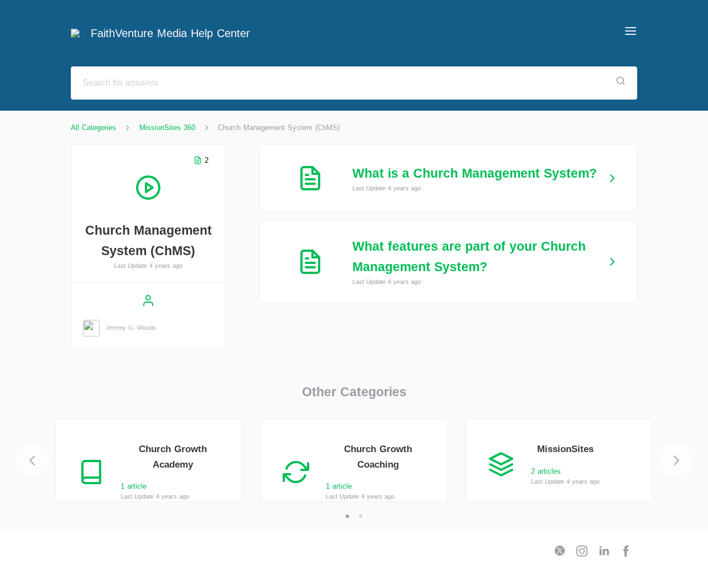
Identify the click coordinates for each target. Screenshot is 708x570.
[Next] (676, 460)
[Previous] (32, 460)
